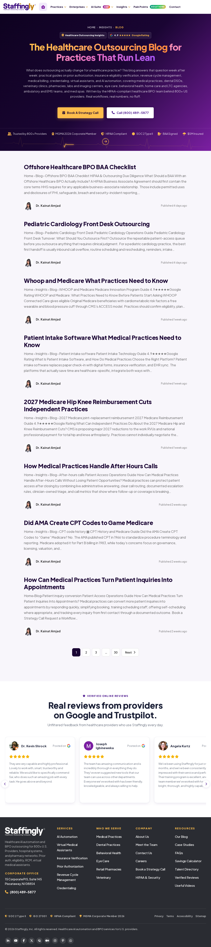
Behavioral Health (108, 853)
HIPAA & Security (148, 877)
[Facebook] (24, 941)
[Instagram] (55, 941)
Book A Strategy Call (82, 113)
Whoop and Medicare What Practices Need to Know (96, 280)
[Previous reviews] (5, 784)
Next (128, 652)
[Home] (43, 7)
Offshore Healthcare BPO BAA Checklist (80, 166)
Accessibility (185, 916)
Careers (141, 861)
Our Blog (181, 836)
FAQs (179, 853)
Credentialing (66, 888)
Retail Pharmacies (109, 869)
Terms (170, 916)
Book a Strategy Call (150, 869)
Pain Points (149, 6)
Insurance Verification (72, 858)
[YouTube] (16, 941)
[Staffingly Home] (27, 831)
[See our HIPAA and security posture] (105, 141)
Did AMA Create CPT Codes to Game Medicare (88, 522)
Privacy (159, 916)
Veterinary (103, 877)
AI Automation (67, 836)
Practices (56, 6)
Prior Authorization (70, 866)
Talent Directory (187, 869)
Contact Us (144, 853)
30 (116, 652)
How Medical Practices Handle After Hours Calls (91, 465)
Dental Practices (108, 845)
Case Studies (184, 845)
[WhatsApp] (71, 941)
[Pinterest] (63, 941)
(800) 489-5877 (23, 892)
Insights (121, 6)
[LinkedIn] (8, 941)
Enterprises (77, 6)
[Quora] (39, 941)
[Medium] (47, 941)
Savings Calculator (188, 861)
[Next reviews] (206, 784)
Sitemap (201, 916)
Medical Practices (109, 836)
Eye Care (102, 861)
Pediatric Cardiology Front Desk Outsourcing (87, 223)
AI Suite (100, 6)
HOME (92, 27)
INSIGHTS (105, 27)
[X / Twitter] (31, 941)
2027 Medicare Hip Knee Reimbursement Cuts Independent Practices (88, 405)
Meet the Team (146, 845)
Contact (175, 6)
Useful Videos (185, 885)
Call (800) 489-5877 (133, 113)
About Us (142, 836)
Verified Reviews (187, 877)
